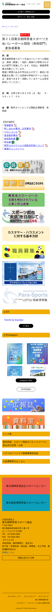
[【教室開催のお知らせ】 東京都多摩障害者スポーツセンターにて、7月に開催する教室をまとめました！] (14, 353)
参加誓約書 (9, 139)
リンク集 (7, 434)
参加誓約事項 (11, 135)
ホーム (4, 27)
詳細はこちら (8, 552)
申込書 (7, 142)
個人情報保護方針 (42, 600)
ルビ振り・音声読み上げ (26, 12)
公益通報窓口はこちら (14, 461)
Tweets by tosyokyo (13, 320)
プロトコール (11, 132)
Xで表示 (26, 326)
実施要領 (8, 125)
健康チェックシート (14, 149)
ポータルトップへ (14, 596)
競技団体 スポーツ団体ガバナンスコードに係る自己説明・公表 (25, 443)
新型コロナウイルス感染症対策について (24, 145)
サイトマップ (44, 596)
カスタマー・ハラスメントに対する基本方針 (33, 603)
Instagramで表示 (26, 380)
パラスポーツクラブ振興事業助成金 (20, 453)
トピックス (14, 27)
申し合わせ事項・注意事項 (17, 128)
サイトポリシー (30, 596)
